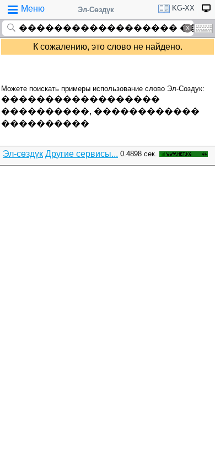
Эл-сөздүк (23, 153)
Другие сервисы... (81, 153)
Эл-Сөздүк (96, 10)
